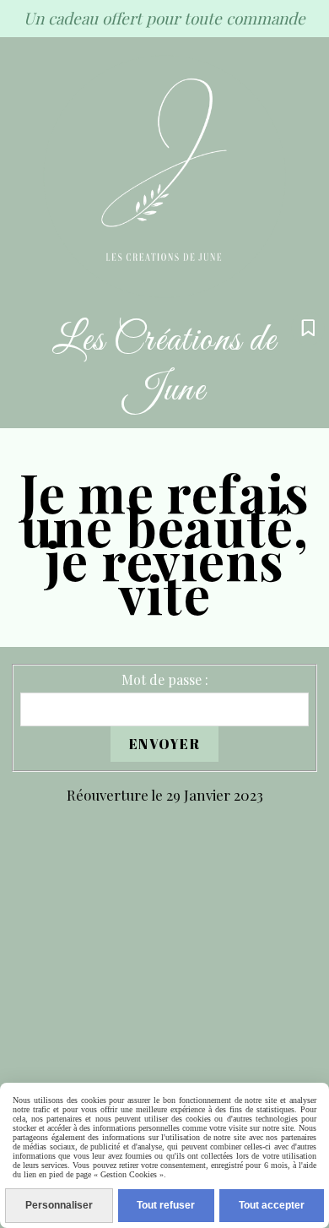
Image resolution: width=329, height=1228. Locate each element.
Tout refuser (166, 1205)
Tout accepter (272, 1205)
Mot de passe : (164, 679)
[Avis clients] (308, 328)
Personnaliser (59, 1205)
